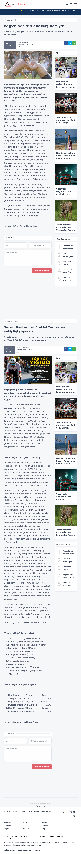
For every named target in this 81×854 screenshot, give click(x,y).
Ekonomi (18, 803)
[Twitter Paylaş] (70, 43)
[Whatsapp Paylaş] (74, 43)
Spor (16, 20)
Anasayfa (8, 20)
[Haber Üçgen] (14, 4)
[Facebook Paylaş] (66, 43)
